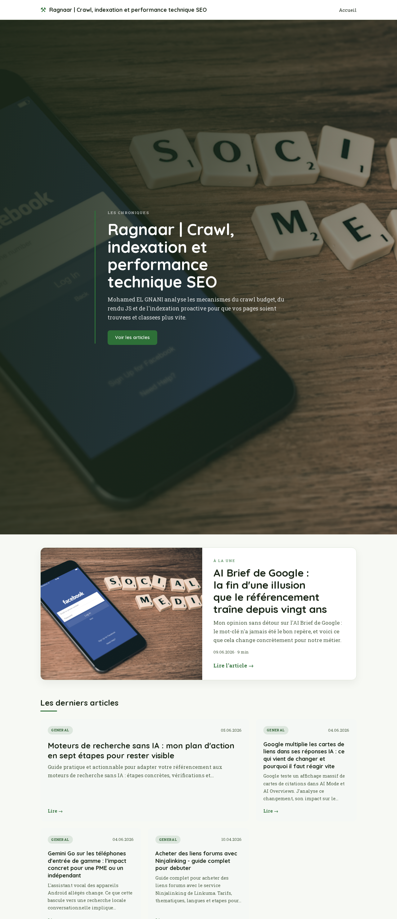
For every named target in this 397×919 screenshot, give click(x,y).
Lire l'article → (233, 665)
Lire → (55, 811)
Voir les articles (132, 337)
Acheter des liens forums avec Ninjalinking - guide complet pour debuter (196, 861)
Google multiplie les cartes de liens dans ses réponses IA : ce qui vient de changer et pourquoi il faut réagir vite (304, 755)
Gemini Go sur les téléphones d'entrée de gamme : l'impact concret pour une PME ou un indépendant (87, 864)
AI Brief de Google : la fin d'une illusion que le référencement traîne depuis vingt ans (270, 590)
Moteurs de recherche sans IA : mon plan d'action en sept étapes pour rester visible (141, 750)
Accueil (348, 10)
